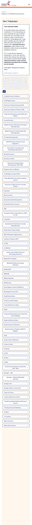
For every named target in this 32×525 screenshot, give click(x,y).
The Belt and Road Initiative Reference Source (15, 402)
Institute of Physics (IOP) (11, 239)
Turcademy (7, 416)
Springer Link (8, 383)
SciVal (6, 353)
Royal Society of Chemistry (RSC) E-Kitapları (15, 330)
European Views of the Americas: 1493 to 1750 (15, 214)
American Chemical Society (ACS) (14, 105)
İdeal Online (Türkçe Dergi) (12, 230)
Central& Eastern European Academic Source (15, 179)
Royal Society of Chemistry (12, 324)
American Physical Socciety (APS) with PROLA (15, 115)
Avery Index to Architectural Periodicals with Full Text (15, 149)
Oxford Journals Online (11, 300)
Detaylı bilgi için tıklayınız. (11, 73)
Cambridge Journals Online (12, 174)
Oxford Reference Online (11, 305)
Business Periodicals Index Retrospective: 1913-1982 (15, 164)
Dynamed (7, 191)
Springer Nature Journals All (12, 388)
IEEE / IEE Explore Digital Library (13, 234)
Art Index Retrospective (11, 137)
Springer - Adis (8, 373)
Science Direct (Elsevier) (11, 340)
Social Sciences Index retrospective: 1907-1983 (15, 367)
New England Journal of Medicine (14, 287)
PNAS (5, 309)
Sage (5, 335)
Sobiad (6, 362)
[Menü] (29, 4)
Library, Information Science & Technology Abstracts (15, 253)
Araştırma (3, 11)
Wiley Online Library (10, 425)
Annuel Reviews (8, 120)
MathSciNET (7, 269)
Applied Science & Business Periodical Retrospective (15, 125)
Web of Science (8, 421)
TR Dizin (6, 412)
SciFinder (7, 349)
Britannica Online (9, 158)
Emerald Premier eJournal (11, 204)
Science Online (8, 344)
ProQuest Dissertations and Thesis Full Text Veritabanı (15, 314)
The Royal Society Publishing (12, 407)
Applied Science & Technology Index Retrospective (15, 132)
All (4, 91)
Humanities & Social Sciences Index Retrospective (15, 224)
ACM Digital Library (9, 100)
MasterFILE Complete (10, 258)
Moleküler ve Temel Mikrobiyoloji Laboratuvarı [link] (12, 13)
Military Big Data (9, 278)
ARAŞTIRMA (13, 5)
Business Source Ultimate (11, 169)
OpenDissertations (9, 296)
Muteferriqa (7, 282)
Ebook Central (8, 195)
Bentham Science (9, 154)
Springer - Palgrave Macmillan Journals (15, 378)
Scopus (6, 357)
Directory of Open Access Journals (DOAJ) (15, 185)
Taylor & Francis (9, 392)
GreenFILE (7, 219)
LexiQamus (7, 248)
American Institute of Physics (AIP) (14, 109)
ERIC (5, 208)
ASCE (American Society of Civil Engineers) (15, 142)
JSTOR (6, 243)
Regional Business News (11, 320)
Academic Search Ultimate (12, 96)
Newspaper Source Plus (11, 291)
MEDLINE (6, 274)
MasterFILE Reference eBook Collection (15, 264)
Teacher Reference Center (12, 397)
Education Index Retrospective (13, 199)
